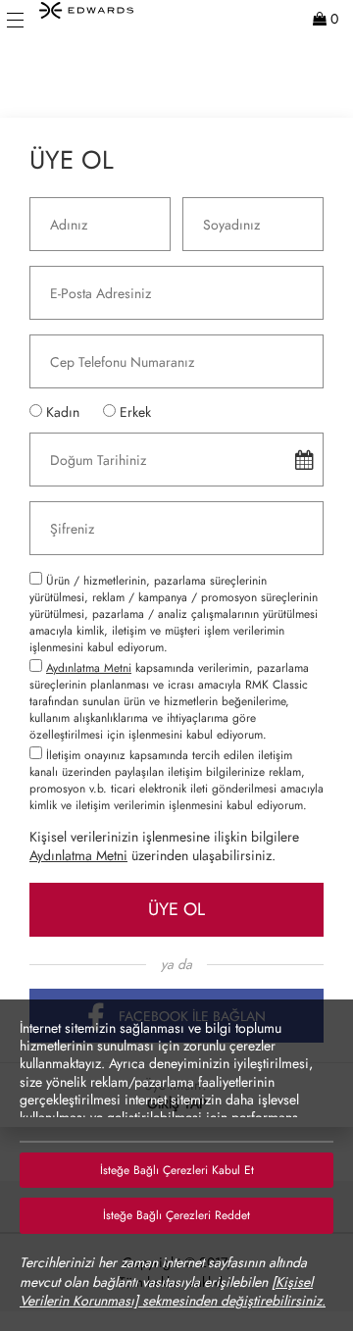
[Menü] (15, 20)
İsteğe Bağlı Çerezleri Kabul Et (177, 1170)
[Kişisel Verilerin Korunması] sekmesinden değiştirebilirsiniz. (173, 1291)
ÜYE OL (176, 909)
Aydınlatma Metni (88, 668)
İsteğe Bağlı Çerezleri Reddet (176, 1215)
